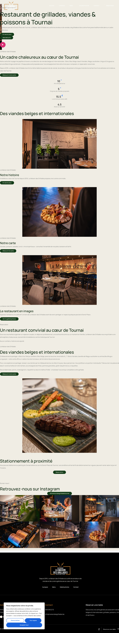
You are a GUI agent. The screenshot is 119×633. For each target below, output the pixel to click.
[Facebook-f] (1, 617)
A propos (62, 5)
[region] (24, 615)
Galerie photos (84, 5)
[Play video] (3, 45)
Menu (71, 5)
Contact (96, 5)
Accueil (51, 5)
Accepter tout (24, 625)
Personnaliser (15, 620)
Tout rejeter (33, 620)
